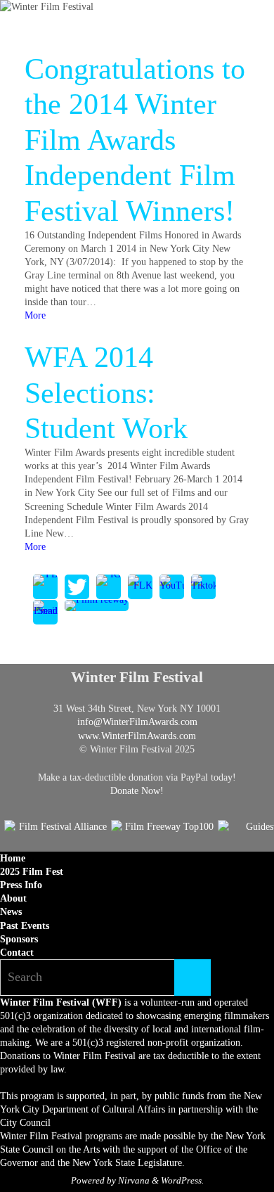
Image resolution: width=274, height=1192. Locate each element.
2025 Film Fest (31, 871)
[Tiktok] (203, 587)
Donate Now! (137, 791)
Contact (17, 952)
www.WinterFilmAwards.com (137, 736)
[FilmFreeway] (97, 606)
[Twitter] (77, 587)
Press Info (21, 885)
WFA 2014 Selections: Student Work (106, 392)
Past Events (24, 926)
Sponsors (19, 939)
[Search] (192, 977)
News (11, 911)
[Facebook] (45, 587)
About (13, 898)
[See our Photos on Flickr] (140, 587)
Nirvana (134, 1180)
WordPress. (182, 1180)
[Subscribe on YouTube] (171, 587)
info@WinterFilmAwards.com (137, 722)
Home (12, 858)
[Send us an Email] (45, 612)
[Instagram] (108, 587)
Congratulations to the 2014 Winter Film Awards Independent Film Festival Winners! (135, 140)
